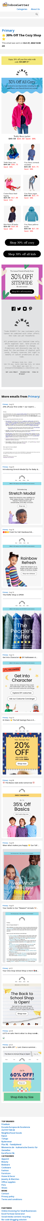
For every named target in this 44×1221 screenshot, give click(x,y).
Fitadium (5, 1124)
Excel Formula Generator (13, 1213)
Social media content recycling (15, 1216)
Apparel (5, 1159)
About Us (35, 9)
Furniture (6, 1173)
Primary (8, 30)
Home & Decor (8, 1176)
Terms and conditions (11, 1199)
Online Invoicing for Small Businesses (18, 1211)
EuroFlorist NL (8, 1153)
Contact (5, 1193)
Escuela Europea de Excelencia (15, 1127)
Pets (3, 1185)
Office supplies (8, 1182)
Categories (22, 9)
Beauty (4, 1161)
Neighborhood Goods (11, 1133)
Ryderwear (6, 1141)
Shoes (4, 1187)
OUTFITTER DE (8, 1130)
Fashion (5, 1170)
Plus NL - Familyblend (11, 1144)
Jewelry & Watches (10, 1179)
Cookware (6, 1167)
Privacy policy (7, 1196)
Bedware (5, 1164)
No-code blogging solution (14, 1219)
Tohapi (4, 1138)
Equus (4, 1135)
